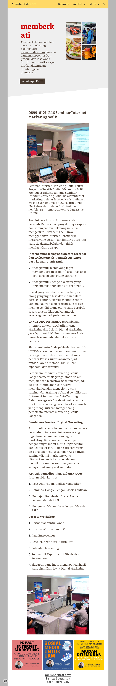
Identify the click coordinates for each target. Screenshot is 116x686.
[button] (104, 4)
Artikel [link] (77, 4)
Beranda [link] (63, 4)
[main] (39, 50)
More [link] (92, 4)
